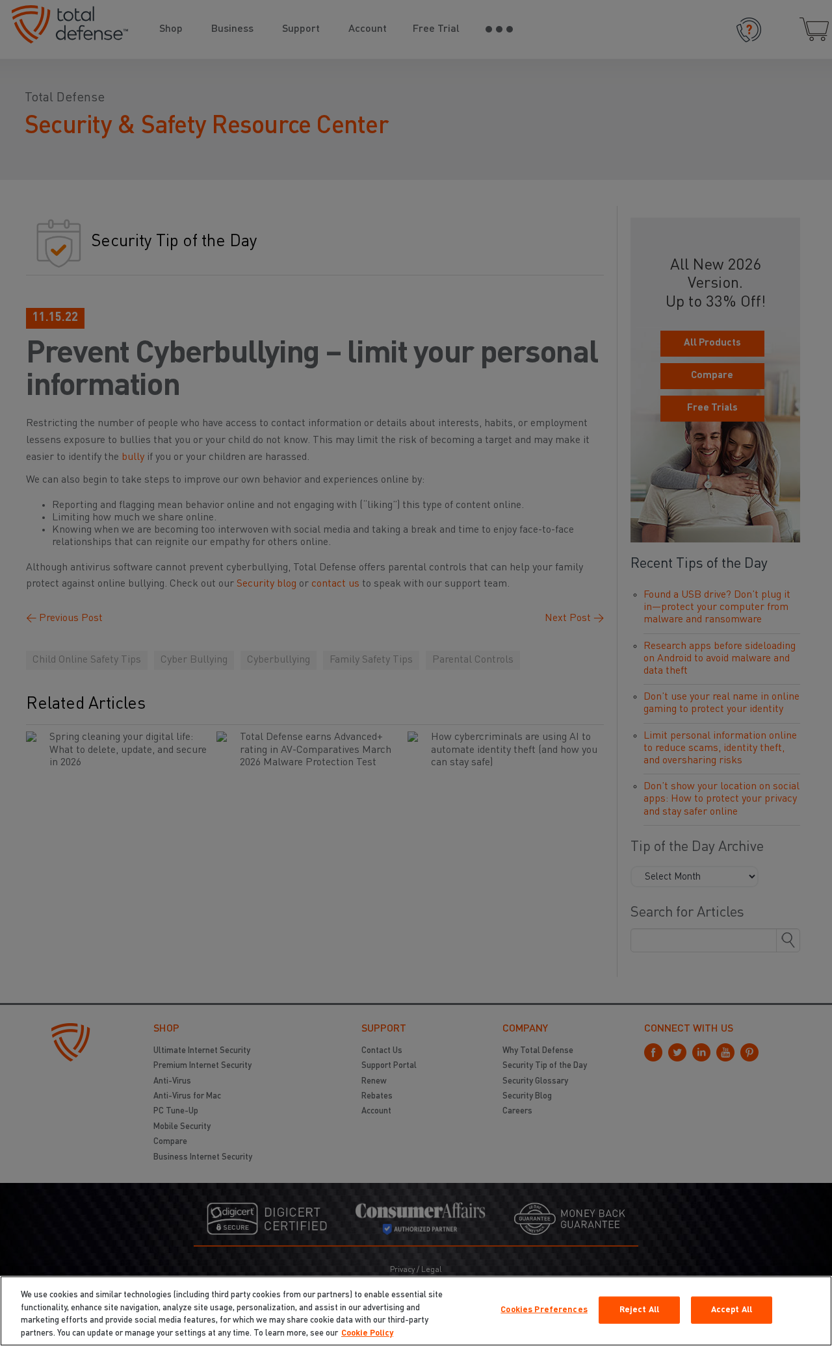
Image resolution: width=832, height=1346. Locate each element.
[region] (416, 1311)
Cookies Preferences (543, 1310)
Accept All (731, 1310)
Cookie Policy (367, 1332)
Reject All (639, 1310)
